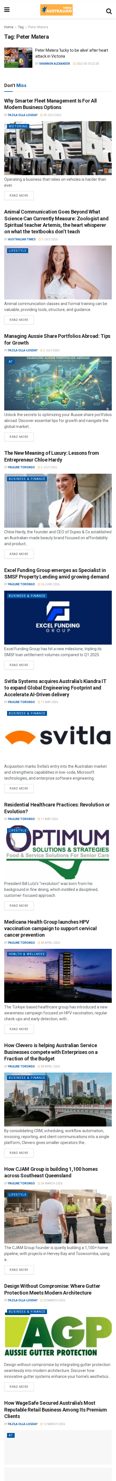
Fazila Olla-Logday (22, 115)
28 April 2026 (50, 942)
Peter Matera (38, 27)
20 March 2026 (54, 1300)
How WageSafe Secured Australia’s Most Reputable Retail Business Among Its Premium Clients (55, 1409)
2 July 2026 (51, 350)
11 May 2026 (49, 702)
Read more (22, 194)
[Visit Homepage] (56, 10)
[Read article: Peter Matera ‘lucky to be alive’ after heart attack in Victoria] (18, 57)
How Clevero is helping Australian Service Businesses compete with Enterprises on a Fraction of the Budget (51, 1052)
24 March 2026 (51, 1183)
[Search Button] (109, 10)
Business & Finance (27, 479)
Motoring (18, 126)
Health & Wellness (27, 954)
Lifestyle (17, 251)
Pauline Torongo (21, 467)
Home (9, 27)
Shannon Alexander (54, 63)
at (11, 362)
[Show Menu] (7, 9)
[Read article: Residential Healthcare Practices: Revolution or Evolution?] (58, 852)
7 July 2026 (49, 239)
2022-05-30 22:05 (87, 63)
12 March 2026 (54, 1424)
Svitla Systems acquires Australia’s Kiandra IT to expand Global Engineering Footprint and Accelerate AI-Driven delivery (55, 687)
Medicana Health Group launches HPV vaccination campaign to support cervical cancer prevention (50, 928)
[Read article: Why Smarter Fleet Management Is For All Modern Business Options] (58, 148)
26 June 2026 (50, 584)
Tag (21, 27)
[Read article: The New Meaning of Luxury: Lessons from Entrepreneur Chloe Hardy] (58, 501)
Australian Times (22, 239)
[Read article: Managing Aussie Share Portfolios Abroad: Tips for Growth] (58, 383)
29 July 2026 (52, 115)
